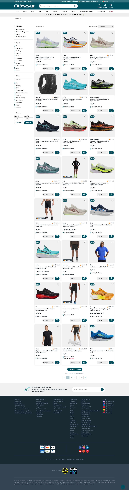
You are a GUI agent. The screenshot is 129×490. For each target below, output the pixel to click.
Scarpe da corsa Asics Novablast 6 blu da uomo (47, 141)
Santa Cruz (73, 403)
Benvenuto (18, 18)
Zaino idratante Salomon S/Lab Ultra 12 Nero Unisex (46, 99)
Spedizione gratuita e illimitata (80, 1)
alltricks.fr (109, 403)
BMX (47, 11)
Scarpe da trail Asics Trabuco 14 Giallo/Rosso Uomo (71, 141)
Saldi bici (57, 409)
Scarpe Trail (85, 405)
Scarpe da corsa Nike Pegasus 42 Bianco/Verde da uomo (99, 183)
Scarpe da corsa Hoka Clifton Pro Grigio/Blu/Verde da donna (45, 58)
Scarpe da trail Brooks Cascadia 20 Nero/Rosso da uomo (99, 141)
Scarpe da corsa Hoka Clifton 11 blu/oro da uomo (101, 351)
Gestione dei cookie (60, 407)
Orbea (72, 432)
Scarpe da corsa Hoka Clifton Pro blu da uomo (101, 225)
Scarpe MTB (85, 409)
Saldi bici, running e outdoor (23, 413)
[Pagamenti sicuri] (47, 449)
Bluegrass (73, 426)
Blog (55, 403)
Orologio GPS (86, 428)
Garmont (72, 420)
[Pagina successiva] (85, 377)
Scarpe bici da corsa (88, 430)
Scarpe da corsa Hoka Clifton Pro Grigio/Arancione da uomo (72, 58)
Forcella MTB (86, 418)
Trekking (64, 11)
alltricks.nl (109, 413)
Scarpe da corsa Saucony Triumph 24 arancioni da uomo (100, 309)
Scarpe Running (87, 434)
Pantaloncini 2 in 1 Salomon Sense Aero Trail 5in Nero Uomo (74, 267)
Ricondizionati (101, 11)
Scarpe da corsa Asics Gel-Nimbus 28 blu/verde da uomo (46, 267)
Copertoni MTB (86, 422)
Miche (72, 411)
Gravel (32, 11)
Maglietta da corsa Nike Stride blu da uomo (101, 267)
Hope (71, 418)
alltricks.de (109, 409)
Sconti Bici (57, 413)
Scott (71, 438)
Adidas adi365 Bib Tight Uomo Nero (72, 351)
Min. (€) (16, 116)
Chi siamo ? (18, 401)
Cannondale (74, 434)
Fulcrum (72, 422)
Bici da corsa (86, 403)
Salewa (72, 428)
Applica (28, 122)
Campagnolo (74, 424)
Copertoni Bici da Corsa (89, 426)
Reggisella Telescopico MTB (90, 411)
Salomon (73, 407)
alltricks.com (109, 405)
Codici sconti (58, 411)
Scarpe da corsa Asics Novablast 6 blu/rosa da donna (47, 183)
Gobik (72, 409)
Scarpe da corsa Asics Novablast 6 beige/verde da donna (72, 225)
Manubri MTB (86, 424)
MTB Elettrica (86, 413)
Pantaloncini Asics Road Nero (71, 309)
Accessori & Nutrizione (86, 11)
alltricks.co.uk (110, 401)
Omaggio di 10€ (20, 405)
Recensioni (18, 403)
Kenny (72, 416)
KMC (71, 414)
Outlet (111, 11)
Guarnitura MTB (87, 407)
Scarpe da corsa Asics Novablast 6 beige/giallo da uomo (99, 58)
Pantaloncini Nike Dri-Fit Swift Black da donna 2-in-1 (73, 183)
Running (55, 11)
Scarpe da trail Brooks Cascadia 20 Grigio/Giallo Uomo (99, 99)
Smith (72, 405)
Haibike (72, 401)
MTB (17, 11)
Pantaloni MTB (86, 420)
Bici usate (85, 436)
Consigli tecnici (41, 409)
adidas (72, 430)
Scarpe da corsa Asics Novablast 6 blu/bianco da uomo (72, 99)
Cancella (19, 122)
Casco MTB (85, 416)
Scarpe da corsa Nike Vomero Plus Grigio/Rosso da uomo (45, 309)
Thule (72, 436)
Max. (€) (26, 116)
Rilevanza (102, 26)
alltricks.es (109, 407)
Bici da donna (86, 414)
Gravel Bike (85, 432)
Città (40, 11)
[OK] (102, 389)
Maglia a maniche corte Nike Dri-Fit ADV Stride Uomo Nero (46, 351)
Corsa (25, 11)
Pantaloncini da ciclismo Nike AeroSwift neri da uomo (46, 225)
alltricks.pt (109, 411)
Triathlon (73, 11)
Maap (72, 413)
